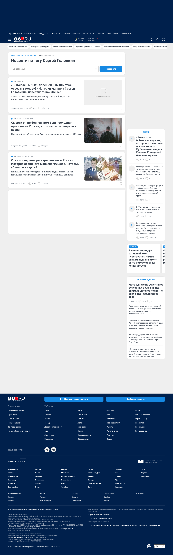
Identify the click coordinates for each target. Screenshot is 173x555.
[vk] (53, 449)
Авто (46, 411)
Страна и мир (141, 419)
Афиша (67, 34)
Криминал (82, 415)
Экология (139, 423)
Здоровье (48, 439)
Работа (110, 427)
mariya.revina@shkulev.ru (17, 541)
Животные (49, 435)
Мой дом (82, 427)
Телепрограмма (54, 34)
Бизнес (47, 415)
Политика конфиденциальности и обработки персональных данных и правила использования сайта (124, 525)
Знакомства (30, 34)
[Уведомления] (157, 39)
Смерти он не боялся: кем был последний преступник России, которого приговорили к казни (43, 126)
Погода (41, 34)
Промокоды (125, 34)
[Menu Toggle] (9, 39)
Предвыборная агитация (19, 431)
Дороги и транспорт (53, 427)
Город (47, 423)
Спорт (137, 411)
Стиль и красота (142, 415)
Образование (83, 439)
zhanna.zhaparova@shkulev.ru (18, 537)
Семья (109, 439)
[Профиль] (163, 39)
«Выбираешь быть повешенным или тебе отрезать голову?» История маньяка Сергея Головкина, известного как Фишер (43, 88)
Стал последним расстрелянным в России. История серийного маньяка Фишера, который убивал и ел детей (45, 164)
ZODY (109, 34)
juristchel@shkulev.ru (66, 528)
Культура (81, 419)
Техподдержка (14, 427)
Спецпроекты (141, 431)
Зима (80, 411)
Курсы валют (89, 34)
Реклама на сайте (16, 411)
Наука (80, 431)
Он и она (110, 411)
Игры (115, 34)
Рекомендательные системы (98, 522)
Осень (109, 415)
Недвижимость (15, 34)
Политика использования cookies (100, 518)
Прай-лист (12, 415)
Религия (110, 435)
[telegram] (47, 449)
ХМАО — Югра (17, 55)
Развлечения (112, 431)
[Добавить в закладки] (120, 108)
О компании (13, 419)
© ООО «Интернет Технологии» (48, 547)
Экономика (140, 427)
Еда (46, 431)
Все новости (30, 55)
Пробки (101, 34)
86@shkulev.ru (35, 527)
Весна (47, 419)
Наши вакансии (15, 423)
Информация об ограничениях (99, 515)
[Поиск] (151, 39)
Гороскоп (76, 34)
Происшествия (113, 423)
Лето (80, 423)
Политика (111, 419)
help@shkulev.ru (24, 530)
